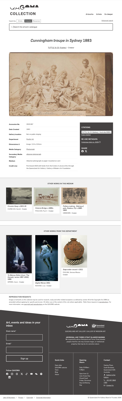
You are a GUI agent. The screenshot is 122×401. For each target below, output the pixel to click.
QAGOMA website (61, 367)
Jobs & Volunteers (9, 398)
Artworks (89, 14)
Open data (58, 365)
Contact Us (110, 385)
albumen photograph (33, 154)
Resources (36, 21)
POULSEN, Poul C (41, 211)
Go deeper (108, 14)
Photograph (30, 149)
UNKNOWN (66, 213)
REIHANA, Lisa (40, 286)
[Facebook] (82, 151)
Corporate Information (43, 398)
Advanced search (107, 21)
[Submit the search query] (10, 27)
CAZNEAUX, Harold (14, 209)
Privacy (20, 398)
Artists (99, 14)
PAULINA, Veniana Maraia (71, 272)
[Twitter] (86, 151)
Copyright (29, 398)
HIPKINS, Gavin (13, 282)
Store (56, 370)
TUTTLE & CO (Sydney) (57, 47)
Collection (23, 13)
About (57, 374)
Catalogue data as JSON (90, 142)
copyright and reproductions (33, 304)
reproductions (103, 302)
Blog (56, 372)
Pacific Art (30, 139)
